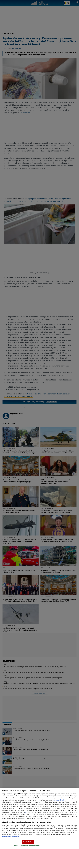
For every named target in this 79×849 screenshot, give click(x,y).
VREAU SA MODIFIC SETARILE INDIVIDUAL (27, 845)
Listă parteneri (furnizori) (10, 836)
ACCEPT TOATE (27, 841)
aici (26, 812)
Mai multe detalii (58, 800)
